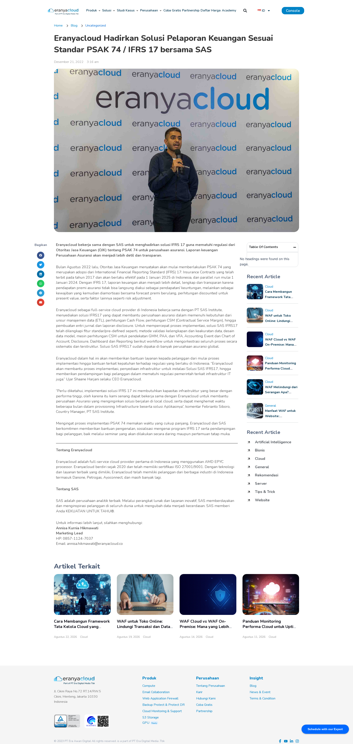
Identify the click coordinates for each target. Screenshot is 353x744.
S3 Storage (150, 717)
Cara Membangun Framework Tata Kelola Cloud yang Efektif (82, 627)
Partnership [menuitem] (190, 10)
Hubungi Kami (206, 698)
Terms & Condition (262, 698)
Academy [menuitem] (229, 10)
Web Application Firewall (160, 698)
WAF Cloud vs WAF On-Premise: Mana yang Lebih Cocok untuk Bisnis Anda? (204, 627)
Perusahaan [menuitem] (149, 10)
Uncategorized (95, 25)
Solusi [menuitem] (106, 10)
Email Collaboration (156, 692)
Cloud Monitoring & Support (162, 711)
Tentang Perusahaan (210, 686)
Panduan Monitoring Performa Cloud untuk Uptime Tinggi (270, 627)
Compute (148, 686)
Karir (199, 692)
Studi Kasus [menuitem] (126, 10)
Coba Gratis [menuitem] (172, 10)
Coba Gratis (204, 705)
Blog (253, 686)
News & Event (260, 692)
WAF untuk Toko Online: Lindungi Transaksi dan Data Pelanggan (143, 627)
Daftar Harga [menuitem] (211, 10)
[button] (99, 10)
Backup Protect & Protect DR (163, 705)
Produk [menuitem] (91, 10)
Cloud (269, 286)
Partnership (204, 711)
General (270, 405)
